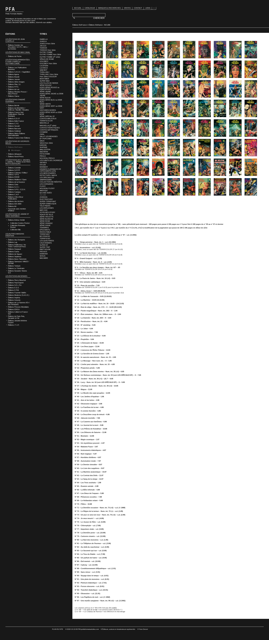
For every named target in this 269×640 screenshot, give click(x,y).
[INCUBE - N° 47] (235, 108)
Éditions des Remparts (16, 240)
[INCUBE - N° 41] (143, 108)
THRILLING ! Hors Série (49, 74)
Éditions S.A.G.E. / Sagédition (19, 72)
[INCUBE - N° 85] (81, 187)
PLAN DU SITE (57, 629)
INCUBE (43, 195)
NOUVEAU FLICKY (47, 188)
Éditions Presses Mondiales (18, 307)
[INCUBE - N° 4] (127, 49)
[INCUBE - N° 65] (143, 147)
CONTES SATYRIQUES (49, 130)
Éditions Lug (12, 242)
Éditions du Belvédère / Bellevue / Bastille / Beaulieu (18, 109)
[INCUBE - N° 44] (189, 108)
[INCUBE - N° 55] (174, 128)
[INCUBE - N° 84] (251, 167)
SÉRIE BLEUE (45, 98)
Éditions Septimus (14, 256)
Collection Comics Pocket (20, 223)
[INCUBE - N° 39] (112, 108)
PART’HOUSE (45, 249)
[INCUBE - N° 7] (174, 49)
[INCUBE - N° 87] (112, 187)
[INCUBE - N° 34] (220, 89)
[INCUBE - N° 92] (189, 187)
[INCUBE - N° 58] (220, 128)
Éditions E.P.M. (13, 290)
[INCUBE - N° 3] (112, 49)
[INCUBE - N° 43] (174, 108)
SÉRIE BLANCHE (46, 219)
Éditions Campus (14, 192)
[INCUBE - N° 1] (81, 49)
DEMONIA (44, 254)
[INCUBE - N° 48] (251, 108)
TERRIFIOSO (45, 238)
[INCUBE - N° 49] (81, 128)
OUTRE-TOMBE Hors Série (50, 54)
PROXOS (43, 251)
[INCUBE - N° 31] (174, 89)
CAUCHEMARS (46, 243)
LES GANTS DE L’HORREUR (51, 160)
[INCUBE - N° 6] (158, 49)
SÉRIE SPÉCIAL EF (47, 116)
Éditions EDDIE (13, 177)
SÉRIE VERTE (45, 104)
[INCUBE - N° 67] (174, 147)
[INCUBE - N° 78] (158, 167)
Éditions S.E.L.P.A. (15, 285)
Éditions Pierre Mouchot (17, 280)
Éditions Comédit (14, 168)
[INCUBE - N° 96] (251, 187)
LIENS (147, 8)
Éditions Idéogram (14, 154)
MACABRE (44, 258)
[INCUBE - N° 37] (81, 108)
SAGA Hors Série (46, 143)
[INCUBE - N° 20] (189, 69)
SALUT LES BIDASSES (48, 136)
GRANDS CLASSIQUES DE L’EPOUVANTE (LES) (50, 170)
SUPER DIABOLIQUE (48, 204)
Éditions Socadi (13, 126)
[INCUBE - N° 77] (143, 167)
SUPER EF (44, 245)
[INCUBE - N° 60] (251, 128)
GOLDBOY (44, 61)
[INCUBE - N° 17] (143, 69)
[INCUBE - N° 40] (127, 108)
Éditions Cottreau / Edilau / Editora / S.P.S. (18, 173)
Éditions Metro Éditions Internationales (16, 134)
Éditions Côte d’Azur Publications (15, 198)
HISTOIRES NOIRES (48, 110)
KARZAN (43, 145)
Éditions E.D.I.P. (14, 118)
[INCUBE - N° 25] (81, 89)
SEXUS (42, 256)
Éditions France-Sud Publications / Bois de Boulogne (16, 114)
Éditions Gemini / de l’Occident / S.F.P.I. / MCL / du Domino (18, 47)
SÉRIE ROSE (45, 221)
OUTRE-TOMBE (46, 52)
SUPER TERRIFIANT (48, 201)
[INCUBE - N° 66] (158, 147)
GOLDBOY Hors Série (48, 63)
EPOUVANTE (45, 230)
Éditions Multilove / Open (17, 179)
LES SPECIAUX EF (47, 177)
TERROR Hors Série (48, 50)
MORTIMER (44, 79)
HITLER (43, 165)
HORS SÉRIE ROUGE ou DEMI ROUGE (49, 88)
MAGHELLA (44, 123)
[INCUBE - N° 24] (251, 69)
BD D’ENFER (45, 236)
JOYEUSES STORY (47, 212)
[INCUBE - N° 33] (204, 89)
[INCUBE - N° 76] (127, 167)
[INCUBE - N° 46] (220, 108)
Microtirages (15, 150)
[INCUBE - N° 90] (158, 187)
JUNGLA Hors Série (47, 43)
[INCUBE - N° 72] (251, 147)
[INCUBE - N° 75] (112, 167)
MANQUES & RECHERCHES (109, 8)
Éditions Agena (13, 74)
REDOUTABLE (45, 232)
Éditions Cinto (13, 184)
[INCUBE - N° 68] (189, 147)
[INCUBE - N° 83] (235, 167)
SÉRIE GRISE (45, 225)
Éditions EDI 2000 (14, 204)
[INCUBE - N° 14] (96, 69)
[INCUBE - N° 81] (204, 167)
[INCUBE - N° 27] (112, 89)
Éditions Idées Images (16, 82)
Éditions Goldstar (14, 131)
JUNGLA (43, 41)
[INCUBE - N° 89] (143, 187)
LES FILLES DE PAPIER (49, 83)
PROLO (43, 156)
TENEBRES (44, 228)
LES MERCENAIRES (48, 173)
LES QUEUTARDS (47, 241)
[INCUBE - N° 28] (127, 89)
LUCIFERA (44, 66)
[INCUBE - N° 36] (251, 89)
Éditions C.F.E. (13, 123)
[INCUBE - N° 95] (235, 187)
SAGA (42, 141)
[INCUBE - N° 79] (174, 167)
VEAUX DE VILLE (46, 214)
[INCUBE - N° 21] (204, 69)
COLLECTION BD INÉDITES (51, 182)
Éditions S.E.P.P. (14, 170)
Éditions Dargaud (14, 249)
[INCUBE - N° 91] (174, 187)
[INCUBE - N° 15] (112, 69)
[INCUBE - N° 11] (235, 49)
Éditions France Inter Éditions (19, 138)
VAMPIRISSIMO (46, 180)
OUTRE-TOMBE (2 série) (50, 57)
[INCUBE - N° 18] (158, 69)
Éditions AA (12, 206)
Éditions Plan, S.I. (14, 84)
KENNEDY (44, 167)
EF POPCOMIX (46, 139)
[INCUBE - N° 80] (189, 167)
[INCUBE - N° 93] (204, 187)
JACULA (43, 46)
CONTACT (138, 8)
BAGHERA (44, 152)
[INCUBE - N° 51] (112, 128)
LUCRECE (44, 68)
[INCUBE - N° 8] (189, 49)
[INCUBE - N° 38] (96, 108)
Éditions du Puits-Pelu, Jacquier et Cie (16, 317)
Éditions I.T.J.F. (13, 325)
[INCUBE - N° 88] (127, 187)
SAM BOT (43, 70)
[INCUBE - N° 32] (189, 89)
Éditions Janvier (14, 79)
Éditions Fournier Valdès (17, 293)
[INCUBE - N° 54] (158, 128)
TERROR (43, 48)
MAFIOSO (44, 191)
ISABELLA (43, 39)
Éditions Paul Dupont (16, 283)
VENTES (127, 8)
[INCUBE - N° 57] (204, 128)
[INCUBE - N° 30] (158, 89)
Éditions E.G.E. (13, 288)
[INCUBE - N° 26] (96, 89)
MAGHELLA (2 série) (48, 125)
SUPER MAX (45, 81)
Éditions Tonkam (14, 266)
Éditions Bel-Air (13, 105)
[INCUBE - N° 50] (96, 128)
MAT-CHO (43, 210)
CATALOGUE (90, 8)
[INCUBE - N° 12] (251, 49)
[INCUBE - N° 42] (158, 108)
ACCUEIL (77, 8)
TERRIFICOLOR (46, 121)
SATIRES (43, 163)
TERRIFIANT (45, 234)
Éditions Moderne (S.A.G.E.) (18, 295)
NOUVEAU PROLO (47, 158)
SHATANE (43, 147)
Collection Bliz (15, 230)
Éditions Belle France (16, 121)
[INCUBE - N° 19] (174, 69)
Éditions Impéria (14, 298)
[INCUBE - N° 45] (204, 108)
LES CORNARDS (46, 184)
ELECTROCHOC (46, 199)
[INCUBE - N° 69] (204, 147)
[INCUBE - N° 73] (81, 167)
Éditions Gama (13, 251)
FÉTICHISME (45, 154)
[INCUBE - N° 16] (127, 69)
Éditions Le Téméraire (16, 268)
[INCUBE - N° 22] (220, 69)
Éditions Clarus (13, 96)
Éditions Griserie (14, 300)
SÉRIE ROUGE (46, 85)
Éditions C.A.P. (13, 194)
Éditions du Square (15, 254)
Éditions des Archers (16, 201)
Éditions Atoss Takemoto (17, 259)
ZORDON (43, 197)
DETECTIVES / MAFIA (48, 175)
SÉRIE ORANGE (46, 223)
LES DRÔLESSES (47, 208)
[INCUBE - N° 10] (220, 49)
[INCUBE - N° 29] (143, 89)
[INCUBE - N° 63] (112, 147)
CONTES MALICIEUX (48, 118)
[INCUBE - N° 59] (235, 128)
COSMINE (44, 132)
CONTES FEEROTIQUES (50, 128)
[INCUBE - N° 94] (220, 187)
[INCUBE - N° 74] (96, 167)
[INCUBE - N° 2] (96, 49)
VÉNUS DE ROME (47, 59)
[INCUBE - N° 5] (143, 49)
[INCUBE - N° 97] (81, 206)
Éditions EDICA (13, 309)
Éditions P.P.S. (13, 87)
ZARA (42, 134)
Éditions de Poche (14, 56)
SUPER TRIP (45, 247)
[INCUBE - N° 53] (143, 128)
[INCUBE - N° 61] (81, 147)
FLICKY (43, 186)
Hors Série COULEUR (48, 76)
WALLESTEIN (45, 149)
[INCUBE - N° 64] (127, 147)
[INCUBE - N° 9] (204, 49)
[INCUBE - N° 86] (96, 187)
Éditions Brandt (13, 77)
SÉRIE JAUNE (45, 91)
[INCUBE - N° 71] (235, 147)
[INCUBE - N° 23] (235, 69)
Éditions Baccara (14, 128)
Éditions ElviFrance (79, 25)
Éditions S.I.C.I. (13, 187)
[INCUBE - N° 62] (96, 147)
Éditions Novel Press (16, 156)
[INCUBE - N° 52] (127, 128)
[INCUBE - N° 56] (189, 128)
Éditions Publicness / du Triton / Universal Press (17, 246)
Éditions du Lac (13, 89)
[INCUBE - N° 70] (220, 147)
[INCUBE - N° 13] (81, 69)
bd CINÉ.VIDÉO (46, 193)
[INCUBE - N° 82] (220, 167)
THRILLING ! (45, 72)
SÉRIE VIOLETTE (46, 217)
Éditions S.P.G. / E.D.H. (17, 189)
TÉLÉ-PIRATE (45, 206)
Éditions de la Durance (16, 182)
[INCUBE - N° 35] (235, 89)
